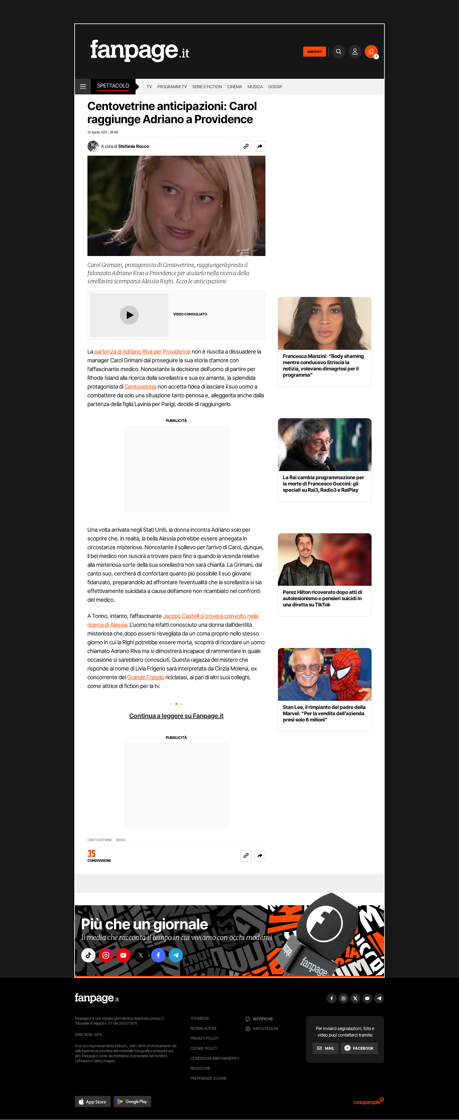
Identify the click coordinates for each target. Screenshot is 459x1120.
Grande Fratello (145, 677)
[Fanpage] (97, 998)
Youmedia (199, 1018)
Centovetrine (140, 386)
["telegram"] (176, 955)
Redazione (200, 1068)
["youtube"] (123, 955)
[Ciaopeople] (369, 1103)
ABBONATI (314, 51)
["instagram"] (106, 955)
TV (149, 86)
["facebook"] (158, 955)
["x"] (141, 955)
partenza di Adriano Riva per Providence (142, 351)
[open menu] (83, 86)
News (121, 840)
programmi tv (172, 86)
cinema (234, 86)
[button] (259, 146)
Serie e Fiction (207, 86)
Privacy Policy (204, 1038)
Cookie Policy (203, 1048)
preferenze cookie (208, 1078)
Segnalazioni (203, 1028)
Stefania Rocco (133, 146)
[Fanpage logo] (132, 51)
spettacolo (113, 86)
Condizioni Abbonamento (214, 1058)
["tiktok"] (88, 955)
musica (255, 86)
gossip (275, 86)
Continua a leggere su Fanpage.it (176, 716)
